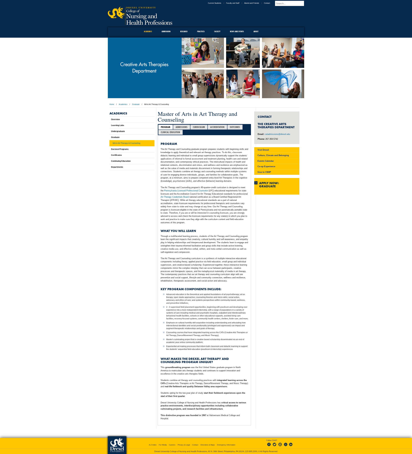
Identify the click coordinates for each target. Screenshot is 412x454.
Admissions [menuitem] (166, 31)
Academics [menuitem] (148, 31)
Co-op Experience (266, 166)
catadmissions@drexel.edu (277, 134)
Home (111, 104)
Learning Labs (117, 125)
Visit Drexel (263, 150)
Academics (123, 104)
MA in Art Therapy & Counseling (126, 143)
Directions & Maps (208, 442)
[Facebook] (269, 443)
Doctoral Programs (120, 149)
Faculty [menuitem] (217, 31)
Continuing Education (121, 161)
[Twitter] (274, 443)
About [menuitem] (255, 31)
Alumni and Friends (254, 3)
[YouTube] (285, 443)
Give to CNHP (264, 172)
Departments (117, 167)
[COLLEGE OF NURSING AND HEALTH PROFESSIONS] (140, 24)
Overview (115, 119)
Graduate (136, 104)
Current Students (217, 3)
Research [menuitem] (183, 31)
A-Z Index (153, 442)
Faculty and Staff (235, 3)
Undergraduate (118, 131)
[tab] (165, 127)
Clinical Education (170, 132)
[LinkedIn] (290, 443)
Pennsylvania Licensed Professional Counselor (186, 190)
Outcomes (235, 127)
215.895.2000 (209, 451)
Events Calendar (266, 161)
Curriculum (199, 127)
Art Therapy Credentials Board (175, 197)
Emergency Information (226, 442)
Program (165, 127)
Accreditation (217, 127)
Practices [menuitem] (201, 31)
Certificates (116, 155)
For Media (163, 442)
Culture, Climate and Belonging (273, 155)
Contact (270, 3)
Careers (172, 442)
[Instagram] (280, 443)
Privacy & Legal (184, 442)
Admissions (181, 127)
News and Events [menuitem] (237, 31)
